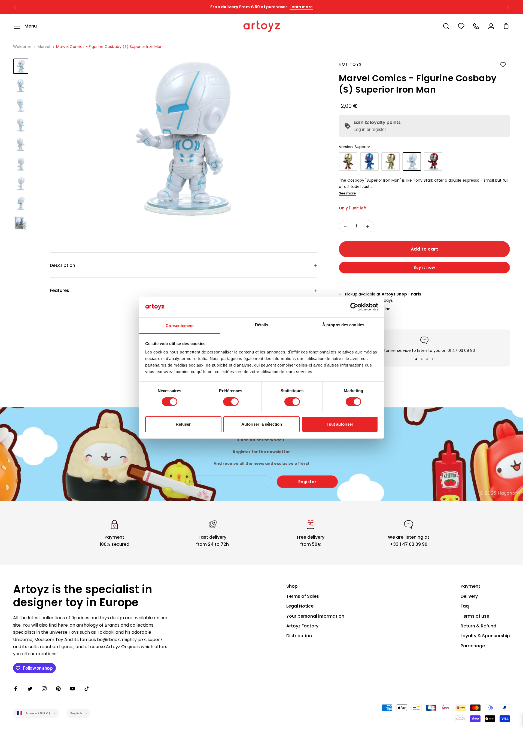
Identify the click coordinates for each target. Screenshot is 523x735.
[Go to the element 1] (20, 66)
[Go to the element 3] (20, 105)
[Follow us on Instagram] (44, 688)
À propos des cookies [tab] (343, 324)
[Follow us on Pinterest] (58, 688)
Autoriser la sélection (261, 424)
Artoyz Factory (302, 626)
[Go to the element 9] (20, 223)
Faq (465, 606)
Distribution (299, 636)
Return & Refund (478, 626)
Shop (292, 586)
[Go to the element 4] (20, 125)
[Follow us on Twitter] (30, 688)
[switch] (231, 401)
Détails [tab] (261, 324)
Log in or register (370, 129)
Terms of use (475, 616)
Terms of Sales (302, 596)
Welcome (22, 46)
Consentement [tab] (180, 325)
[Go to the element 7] (20, 183)
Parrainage (473, 646)
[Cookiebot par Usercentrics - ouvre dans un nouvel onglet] (354, 307)
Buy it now (424, 267)
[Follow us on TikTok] (86, 688)
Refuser (183, 424)
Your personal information (315, 616)
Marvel (44, 46)
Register (307, 481)
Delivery (469, 596)
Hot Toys (350, 64)
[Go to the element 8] (20, 203)
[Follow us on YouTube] (72, 688)
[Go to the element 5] (20, 144)
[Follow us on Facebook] (16, 688)
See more (347, 193)
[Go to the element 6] (20, 164)
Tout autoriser (340, 424)
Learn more (301, 7)
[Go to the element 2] (20, 85)
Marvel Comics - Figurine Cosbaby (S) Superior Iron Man (109, 46)
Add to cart (424, 249)
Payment (470, 586)
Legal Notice (300, 606)
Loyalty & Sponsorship (485, 636)
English (76, 713)
